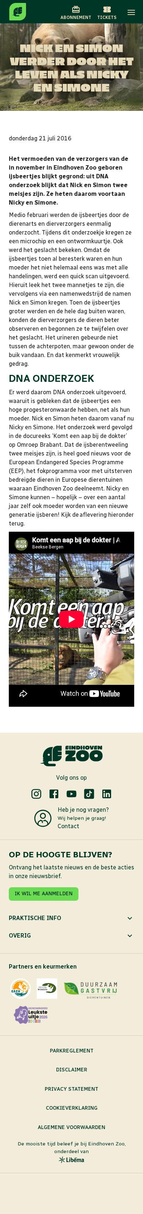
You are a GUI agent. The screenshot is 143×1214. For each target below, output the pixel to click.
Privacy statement (71, 1089)
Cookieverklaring (72, 1108)
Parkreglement (72, 1051)
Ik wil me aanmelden (44, 894)
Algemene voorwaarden (71, 1127)
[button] (131, 12)
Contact (68, 826)
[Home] (17, 11)
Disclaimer (71, 1070)
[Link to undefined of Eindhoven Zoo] (36, 794)
